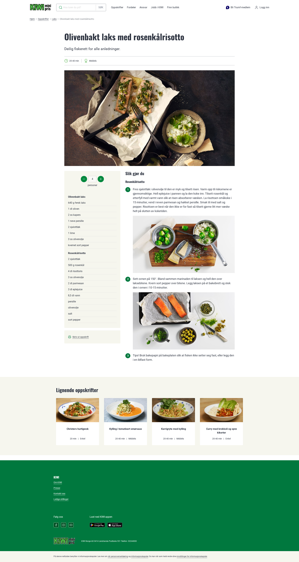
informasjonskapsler (139, 556)
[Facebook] (56, 524)
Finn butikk (173, 7)
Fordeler (131, 7)
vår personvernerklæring (118, 556)
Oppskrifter (117, 7)
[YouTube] (71, 524)
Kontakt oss (59, 493)
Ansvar (143, 7)
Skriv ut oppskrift (80, 337)
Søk (100, 7)
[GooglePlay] (97, 524)
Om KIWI (58, 482)
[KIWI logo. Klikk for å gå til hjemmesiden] (40, 7)
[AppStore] (114, 524)
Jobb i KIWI (157, 7)
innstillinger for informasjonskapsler (192, 556)
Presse (57, 488)
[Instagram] (63, 524)
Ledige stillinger (61, 499)
